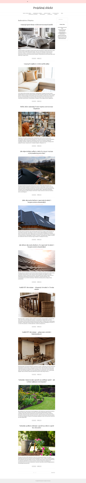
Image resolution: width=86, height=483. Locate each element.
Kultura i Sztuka (56, 13)
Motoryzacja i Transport (33, 14)
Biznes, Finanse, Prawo (27, 13)
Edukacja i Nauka (47, 13)
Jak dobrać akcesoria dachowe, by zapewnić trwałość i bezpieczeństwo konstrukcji (36, 246)
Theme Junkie (48, 480)
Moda (62, 13)
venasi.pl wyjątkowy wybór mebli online (36, 64)
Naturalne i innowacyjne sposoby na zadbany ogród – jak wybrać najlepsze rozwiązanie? (36, 381)
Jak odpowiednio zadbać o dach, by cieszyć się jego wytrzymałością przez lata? (36, 152)
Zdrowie (55, 14)
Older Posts (53, 472)
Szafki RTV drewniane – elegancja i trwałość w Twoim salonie (36, 288)
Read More (34, 58)
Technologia (49, 14)
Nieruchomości (42, 14)
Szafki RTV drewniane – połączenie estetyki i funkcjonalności (36, 333)
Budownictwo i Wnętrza (37, 13)
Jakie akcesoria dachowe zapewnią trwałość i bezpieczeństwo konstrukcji (36, 201)
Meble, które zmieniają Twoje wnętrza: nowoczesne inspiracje (36, 107)
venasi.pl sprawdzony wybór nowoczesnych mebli (37, 24)
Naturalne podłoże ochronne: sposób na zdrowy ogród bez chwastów (36, 427)
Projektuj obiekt (43, 7)
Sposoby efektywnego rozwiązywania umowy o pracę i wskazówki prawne (62, 33)
